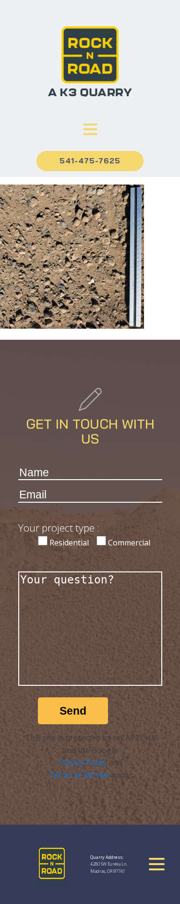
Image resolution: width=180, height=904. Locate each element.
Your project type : (58, 527)
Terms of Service (78, 774)
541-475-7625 (90, 160)
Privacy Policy (83, 762)
